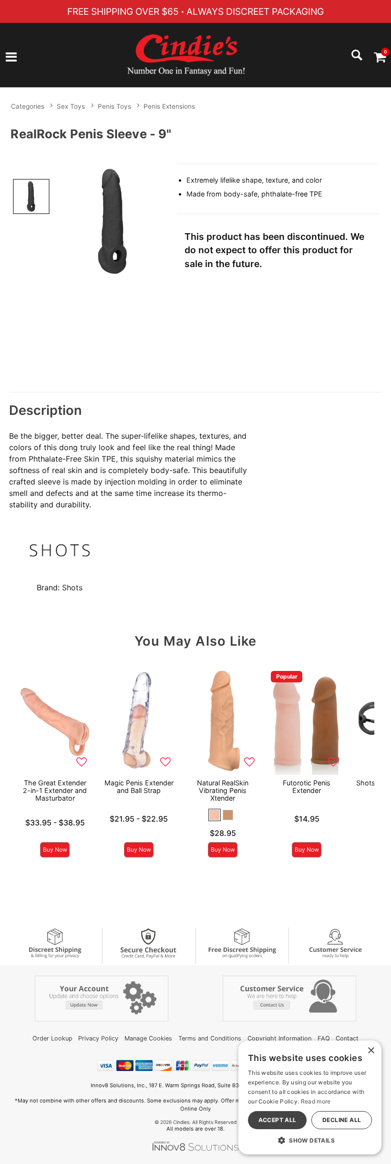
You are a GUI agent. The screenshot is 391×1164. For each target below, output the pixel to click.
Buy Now (55, 849)
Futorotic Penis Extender (306, 786)
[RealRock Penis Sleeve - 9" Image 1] (113, 221)
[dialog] (309, 1097)
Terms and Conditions (209, 1038)
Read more (316, 1101)
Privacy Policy (98, 1038)
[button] (11, 57)
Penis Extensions (169, 106)
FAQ (324, 1038)
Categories (27, 106)
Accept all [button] (277, 1119)
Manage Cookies (148, 1038)
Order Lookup (52, 1038)
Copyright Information (279, 1038)
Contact (347, 1038)
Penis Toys (114, 106)
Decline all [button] (341, 1119)
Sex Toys (71, 106)
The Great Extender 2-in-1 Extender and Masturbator (55, 790)
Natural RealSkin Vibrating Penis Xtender (222, 790)
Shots (72, 587)
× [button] (370, 1050)
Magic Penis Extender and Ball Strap (139, 786)
